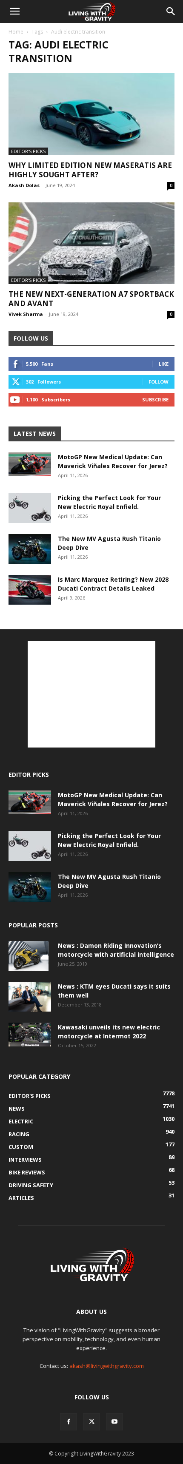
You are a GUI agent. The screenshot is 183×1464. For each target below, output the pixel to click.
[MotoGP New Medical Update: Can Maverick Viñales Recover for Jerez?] (30, 464)
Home (16, 31)
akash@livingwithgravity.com (106, 1366)
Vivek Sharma (26, 314)
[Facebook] (68, 1421)
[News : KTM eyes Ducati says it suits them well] (30, 997)
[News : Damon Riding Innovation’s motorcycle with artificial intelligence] (29, 956)
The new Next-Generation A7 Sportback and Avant (91, 298)
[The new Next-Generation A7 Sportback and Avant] (91, 243)
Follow (159, 381)
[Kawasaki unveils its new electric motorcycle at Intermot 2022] (30, 1034)
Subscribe (155, 399)
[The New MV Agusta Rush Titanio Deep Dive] (30, 549)
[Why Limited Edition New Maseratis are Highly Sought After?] (91, 114)
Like (164, 364)
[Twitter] (91, 1421)
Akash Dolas (24, 185)
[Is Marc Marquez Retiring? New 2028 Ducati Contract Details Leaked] (30, 590)
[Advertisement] (91, 694)
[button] (14, 11)
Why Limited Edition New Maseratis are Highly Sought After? (90, 169)
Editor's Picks (28, 151)
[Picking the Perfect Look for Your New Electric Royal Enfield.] (30, 508)
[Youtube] (114, 1421)
